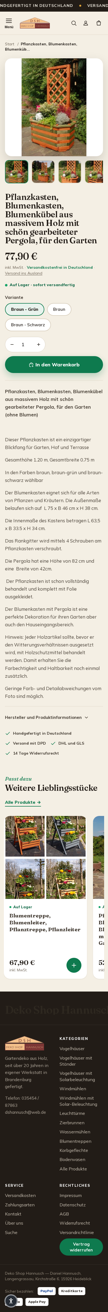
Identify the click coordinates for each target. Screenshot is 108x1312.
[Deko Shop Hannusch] (35, 22)
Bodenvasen (72, 1159)
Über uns (14, 1223)
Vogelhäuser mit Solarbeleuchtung (77, 1076)
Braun (59, 309)
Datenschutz (73, 1204)
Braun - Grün (24, 309)
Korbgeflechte (74, 1150)
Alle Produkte (73, 1169)
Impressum (71, 1195)
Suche (11, 1232)
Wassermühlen (75, 1131)
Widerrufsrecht (75, 1223)
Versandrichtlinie (77, 1232)
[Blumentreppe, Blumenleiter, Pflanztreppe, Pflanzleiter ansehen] (73, 965)
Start (9, 43)
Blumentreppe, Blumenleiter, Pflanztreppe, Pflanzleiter (45, 922)
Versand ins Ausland (23, 273)
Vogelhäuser (72, 1048)
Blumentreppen (75, 1141)
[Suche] (74, 23)
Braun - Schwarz (28, 324)
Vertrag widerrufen (81, 1247)
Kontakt (13, 1214)
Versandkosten (20, 1195)
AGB (64, 1214)
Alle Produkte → (23, 802)
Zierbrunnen (72, 1122)
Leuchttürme (72, 1113)
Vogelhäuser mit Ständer (76, 1061)
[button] (11, 1301)
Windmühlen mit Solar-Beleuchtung (78, 1101)
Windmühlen (73, 1088)
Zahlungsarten (20, 1204)
